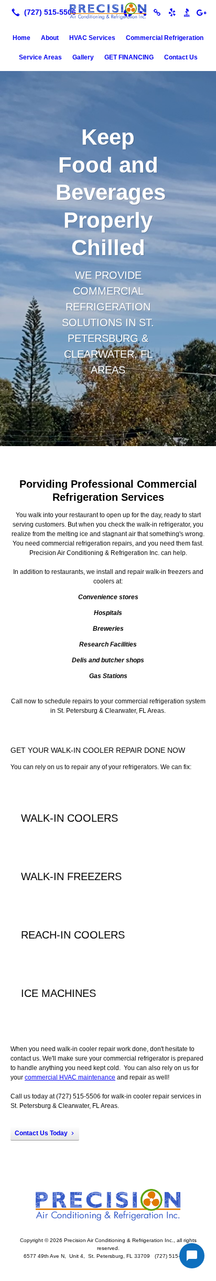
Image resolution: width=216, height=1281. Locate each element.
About (50, 38)
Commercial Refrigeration (164, 38)
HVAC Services (92, 38)
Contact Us (181, 57)
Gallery (83, 57)
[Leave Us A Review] (201, 12)
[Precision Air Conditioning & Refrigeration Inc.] (108, 11)
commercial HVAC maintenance (70, 1077)
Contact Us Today (41, 1133)
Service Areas (40, 57)
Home (21, 38)
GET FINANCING (129, 57)
